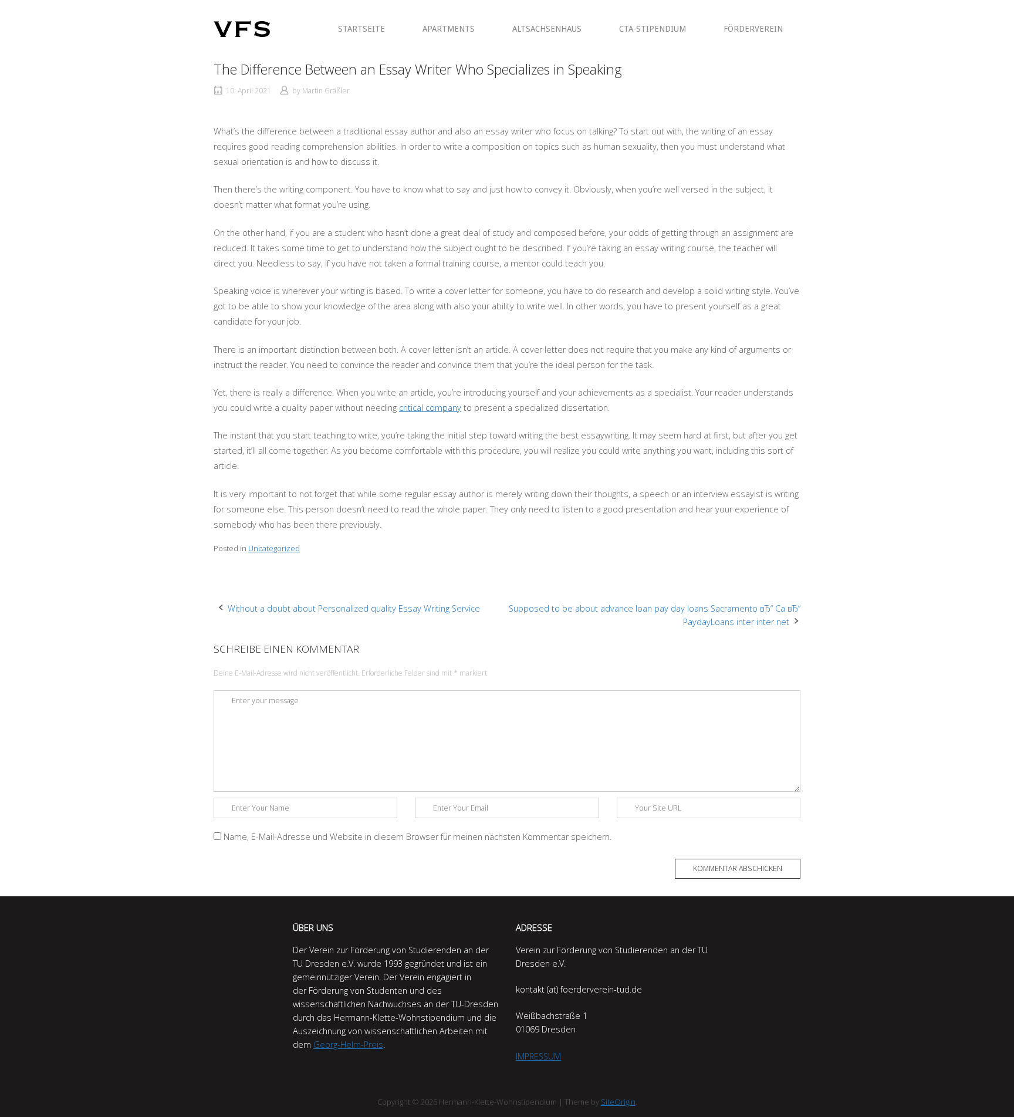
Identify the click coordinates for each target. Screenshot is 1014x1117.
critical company (430, 407)
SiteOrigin (618, 1101)
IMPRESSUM (538, 1056)
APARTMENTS (448, 28)
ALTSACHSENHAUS (547, 28)
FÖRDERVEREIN (753, 28)
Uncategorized (274, 548)
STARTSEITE (361, 28)
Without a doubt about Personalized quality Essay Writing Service (354, 608)
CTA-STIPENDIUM (652, 28)
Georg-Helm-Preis (348, 1044)
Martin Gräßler (326, 91)
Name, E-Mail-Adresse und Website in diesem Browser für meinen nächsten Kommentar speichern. (417, 836)
